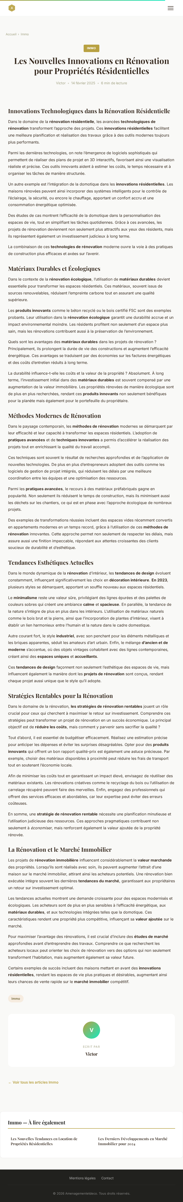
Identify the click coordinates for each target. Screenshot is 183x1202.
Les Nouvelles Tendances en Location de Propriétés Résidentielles (44, 1141)
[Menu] (170, 8)
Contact (107, 1178)
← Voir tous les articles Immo (33, 1082)
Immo (25, 34)
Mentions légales (82, 1178)
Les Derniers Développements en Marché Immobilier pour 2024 (133, 1141)
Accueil (11, 34)
